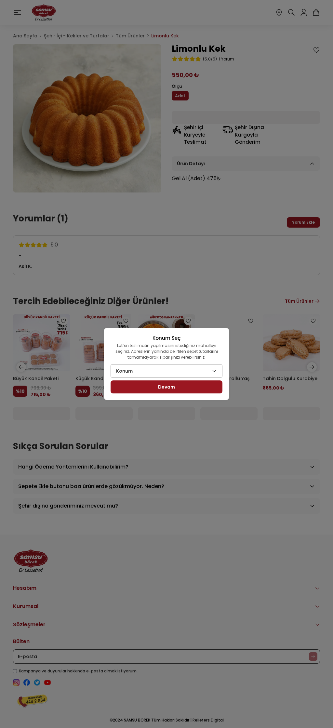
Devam (166, 387)
